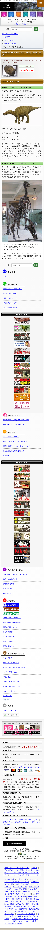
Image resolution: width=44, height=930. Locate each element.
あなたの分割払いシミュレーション (26, 767)
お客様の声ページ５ (10, 308)
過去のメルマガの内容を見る (13, 424)
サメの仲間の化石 (19, 889)
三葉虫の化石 (22, 879)
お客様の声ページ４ (10, 303)
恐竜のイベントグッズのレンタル (15, 574)
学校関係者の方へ (9, 584)
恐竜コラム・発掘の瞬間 (18, 909)
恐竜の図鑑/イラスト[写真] (28, 819)
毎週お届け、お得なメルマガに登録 (16, 420)
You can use (7, 696)
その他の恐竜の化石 (21, 884)
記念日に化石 (9, 904)
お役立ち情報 (9, 899)
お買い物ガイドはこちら (22, 24)
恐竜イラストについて (11, 710)
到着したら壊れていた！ (12, 641)
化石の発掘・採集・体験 (12, 622)
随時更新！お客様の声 (11, 663)
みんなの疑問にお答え (11, 672)
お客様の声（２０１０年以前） (14, 667)
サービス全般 (32, 896)
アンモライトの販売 (20, 887)
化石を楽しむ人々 (9, 646)
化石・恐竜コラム (17, 901)
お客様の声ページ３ (10, 298)
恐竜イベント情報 (22, 904)
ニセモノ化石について (14, 921)
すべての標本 (10, 879)
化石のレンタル (8, 593)
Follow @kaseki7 (16, 843)
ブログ (5, 276)
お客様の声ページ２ (10, 293)
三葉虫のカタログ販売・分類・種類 (25, 919)
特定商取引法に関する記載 (16, 896)
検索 (36, 29)
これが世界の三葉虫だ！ (12, 618)
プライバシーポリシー (11, 681)
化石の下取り (9, 914)
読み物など (20, 899)
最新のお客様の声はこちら (12, 289)
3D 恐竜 (34, 868)
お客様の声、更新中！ (11, 437)
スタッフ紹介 (7, 658)
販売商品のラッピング (22, 906)
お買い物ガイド (8, 677)
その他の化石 (32, 889)
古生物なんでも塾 (9, 819)
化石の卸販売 (7, 589)
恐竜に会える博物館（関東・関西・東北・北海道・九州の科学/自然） (22, 872)
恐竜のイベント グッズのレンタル (17, 868)
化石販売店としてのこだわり (13, 451)
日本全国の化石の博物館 (14, 924)
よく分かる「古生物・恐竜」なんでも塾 (24, 875)
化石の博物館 (7, 632)
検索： (8, 29)
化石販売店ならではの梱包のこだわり (16, 446)
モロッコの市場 (30, 921)
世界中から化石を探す (11, 579)
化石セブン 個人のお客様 (26, 914)
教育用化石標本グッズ (24, 891)
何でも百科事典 (8, 637)
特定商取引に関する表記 (12, 686)
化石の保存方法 (31, 901)
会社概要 (6, 455)
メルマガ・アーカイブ (11, 691)
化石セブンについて (23, 894)
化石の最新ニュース (10, 627)
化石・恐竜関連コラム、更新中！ (15, 441)
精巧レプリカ (9, 891)
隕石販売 (11, 894)
